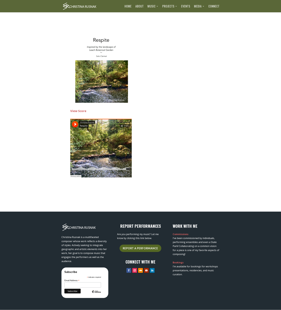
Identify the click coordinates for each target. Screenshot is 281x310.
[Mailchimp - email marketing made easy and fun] (96, 294)
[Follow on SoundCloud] (140, 270)
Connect (214, 6)
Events (185, 6)
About (139, 6)
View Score (78, 111)
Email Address (71, 280)
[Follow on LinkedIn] (152, 270)
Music (152, 6)
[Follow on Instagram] (134, 270)
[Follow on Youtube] (146, 270)
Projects (168, 6)
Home (128, 6)
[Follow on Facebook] (128, 270)
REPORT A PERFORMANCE (140, 248)
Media (198, 6)
